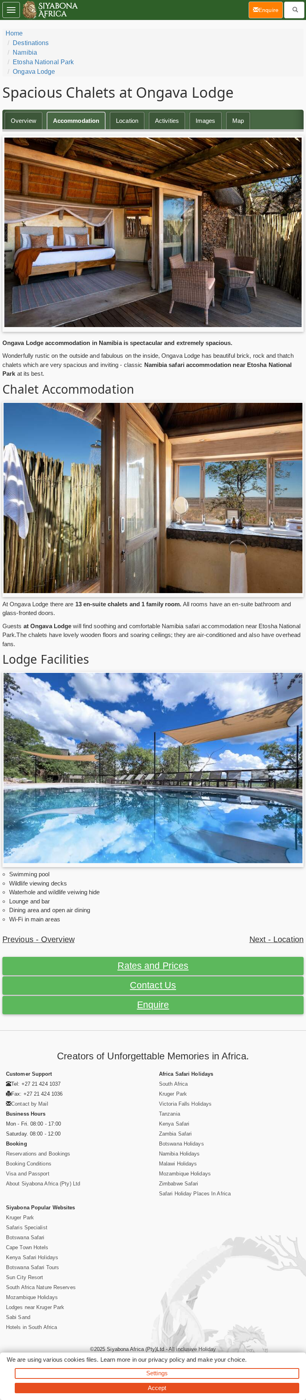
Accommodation (76, 120)
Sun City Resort (24, 1277)
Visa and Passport (27, 1174)
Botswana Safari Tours (32, 1267)
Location (127, 120)
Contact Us (153, 985)
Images (206, 120)
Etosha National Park (43, 62)
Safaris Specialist (26, 1227)
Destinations (31, 42)
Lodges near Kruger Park (35, 1307)
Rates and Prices (153, 966)
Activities (167, 120)
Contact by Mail (29, 1104)
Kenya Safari (174, 1124)
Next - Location (276, 939)
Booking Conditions (28, 1164)
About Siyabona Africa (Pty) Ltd (43, 1184)
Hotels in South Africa (31, 1327)
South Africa (173, 1084)
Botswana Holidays (181, 1144)
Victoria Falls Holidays (185, 1104)
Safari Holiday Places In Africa (195, 1194)
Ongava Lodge (34, 71)
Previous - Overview (38, 939)
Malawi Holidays (178, 1164)
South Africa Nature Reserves (41, 1287)
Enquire (153, 1005)
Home (14, 33)
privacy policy (166, 1359)
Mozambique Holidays (185, 1174)
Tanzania (169, 1114)
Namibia (25, 52)
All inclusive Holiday (192, 1349)
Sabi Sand (18, 1317)
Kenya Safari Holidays (32, 1257)
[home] (49, 10)
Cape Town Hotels (27, 1247)
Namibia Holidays (179, 1154)
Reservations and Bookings (38, 1154)
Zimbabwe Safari (178, 1184)
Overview (23, 120)
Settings (157, 1373)
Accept (157, 1387)
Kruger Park (173, 1094)
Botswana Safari (25, 1237)
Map (238, 120)
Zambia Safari (175, 1134)
